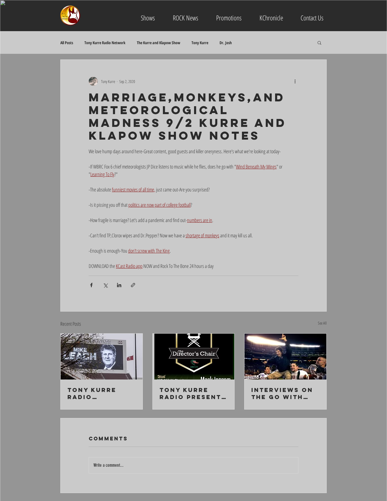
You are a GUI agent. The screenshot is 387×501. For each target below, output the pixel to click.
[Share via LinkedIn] (119, 285)
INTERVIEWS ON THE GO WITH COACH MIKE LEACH (282, 393)
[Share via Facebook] (91, 285)
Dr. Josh (226, 42)
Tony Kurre (200, 42)
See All (322, 323)
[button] (319, 42)
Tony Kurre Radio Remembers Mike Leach (91, 393)
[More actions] (295, 81)
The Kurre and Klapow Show (158, 42)
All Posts (66, 42)
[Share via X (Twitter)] (105, 285)
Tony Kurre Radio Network (105, 42)
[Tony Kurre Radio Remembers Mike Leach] (102, 357)
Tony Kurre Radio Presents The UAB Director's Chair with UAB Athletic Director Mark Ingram (193, 393)
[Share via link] (133, 285)
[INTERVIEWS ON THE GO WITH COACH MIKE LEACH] (285, 357)
